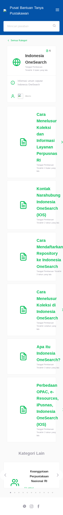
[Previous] (5, 475)
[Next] (57, 475)
